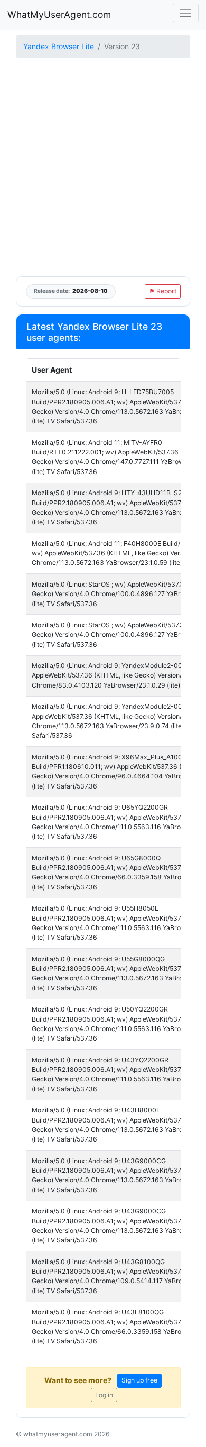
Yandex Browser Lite (58, 46)
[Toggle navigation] (186, 13)
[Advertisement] (103, 168)
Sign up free (139, 1380)
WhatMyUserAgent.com (59, 14)
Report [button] (162, 291)
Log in (104, 1395)
